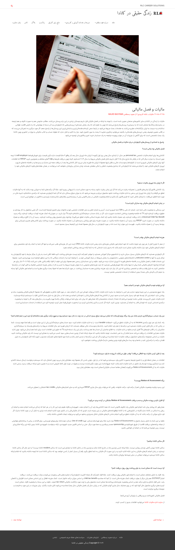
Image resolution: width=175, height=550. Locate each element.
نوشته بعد (16, 520)
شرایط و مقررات (93, 537)
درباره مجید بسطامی (109, 537)
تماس (55, 537)
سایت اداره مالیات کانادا (154, 502)
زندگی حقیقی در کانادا (134, 13)
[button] (12, 6)
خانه (121, 537)
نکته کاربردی (142, 114)
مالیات (150, 114)
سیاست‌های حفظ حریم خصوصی (71, 537)
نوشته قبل (158, 520)
